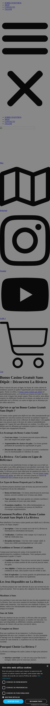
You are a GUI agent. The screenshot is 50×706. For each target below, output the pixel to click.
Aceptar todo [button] (13, 701)
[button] (25, 697)
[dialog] (25, 353)
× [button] (47, 666)
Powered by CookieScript (39, 705)
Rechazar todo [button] (36, 701)
